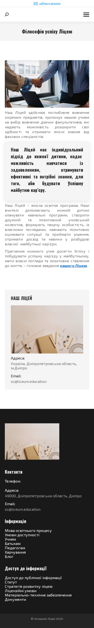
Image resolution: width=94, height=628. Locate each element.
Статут (11, 582)
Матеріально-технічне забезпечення (38, 595)
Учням (10, 539)
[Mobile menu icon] (86, 14)
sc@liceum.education (50, 3)
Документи (15, 599)
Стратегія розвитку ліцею (29, 586)
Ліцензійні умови (20, 590)
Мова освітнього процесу (28, 530)
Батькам (12, 543)
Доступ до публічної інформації (33, 577)
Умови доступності (22, 534)
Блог (9, 556)
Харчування (15, 552)
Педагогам (15, 547)
